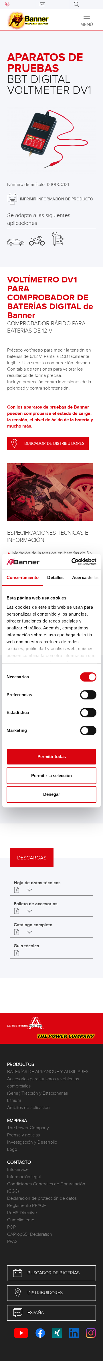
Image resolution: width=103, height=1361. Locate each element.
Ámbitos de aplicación (28, 1108)
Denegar (51, 794)
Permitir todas (51, 756)
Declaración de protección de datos (42, 1198)
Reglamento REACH (26, 1205)
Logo (12, 1149)
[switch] (88, 694)
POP (11, 1227)
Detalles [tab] (55, 577)
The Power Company (28, 1128)
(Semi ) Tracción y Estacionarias (37, 1093)
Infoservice (18, 1169)
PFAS (12, 1241)
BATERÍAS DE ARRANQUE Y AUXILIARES (47, 1072)
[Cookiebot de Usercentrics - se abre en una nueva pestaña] (72, 561)
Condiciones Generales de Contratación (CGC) (46, 1187)
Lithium (14, 1100)
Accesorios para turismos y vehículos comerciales (43, 1082)
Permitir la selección (51, 775)
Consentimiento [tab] (23, 577)
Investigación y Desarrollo (32, 1142)
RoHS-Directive (22, 1213)
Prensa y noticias (23, 1135)
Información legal (24, 1177)
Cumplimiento (20, 1220)
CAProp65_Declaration (29, 1234)
